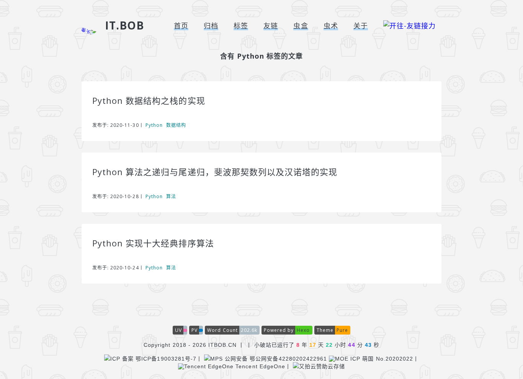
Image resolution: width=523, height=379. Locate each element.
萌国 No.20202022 (386, 359)
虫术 (331, 25)
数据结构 (176, 125)
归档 (211, 25)
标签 (241, 25)
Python (154, 125)
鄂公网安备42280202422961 (287, 359)
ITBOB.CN (222, 345)
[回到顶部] (487, 342)
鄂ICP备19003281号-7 (165, 359)
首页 (181, 25)
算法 (171, 196)
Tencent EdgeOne (259, 366)
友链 (270, 25)
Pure (342, 330)
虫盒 (300, 25)
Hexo (303, 330)
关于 (360, 25)
